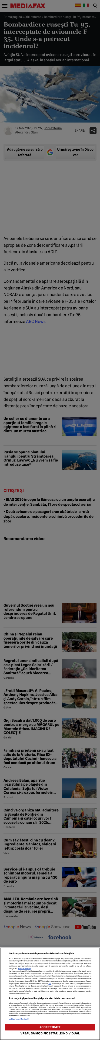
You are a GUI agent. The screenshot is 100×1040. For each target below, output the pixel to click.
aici (50, 984)
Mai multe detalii (24, 968)
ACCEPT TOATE (50, 1027)
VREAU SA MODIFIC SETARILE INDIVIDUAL (50, 1033)
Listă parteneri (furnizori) (19, 1019)
